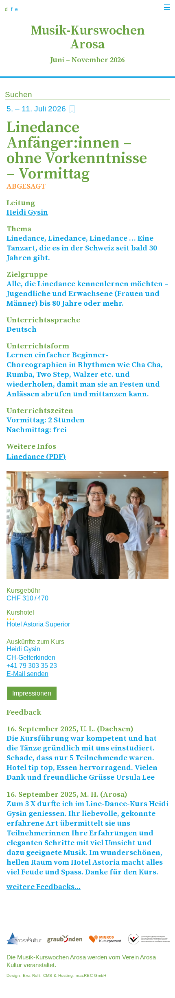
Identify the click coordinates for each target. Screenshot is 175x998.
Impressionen (31, 693)
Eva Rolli (31, 975)
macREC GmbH (91, 975)
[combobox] (87, 95)
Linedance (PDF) (36, 456)
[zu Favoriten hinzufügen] (72, 109)
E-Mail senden (27, 673)
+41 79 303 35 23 (32, 665)
